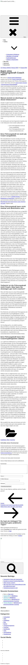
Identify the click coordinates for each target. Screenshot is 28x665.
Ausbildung (3, 439)
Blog (4, 39)
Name (2, 476)
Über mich (5, 61)
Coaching (12, 439)
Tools (4, 630)
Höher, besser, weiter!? (9, 582)
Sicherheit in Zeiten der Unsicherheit (12, 579)
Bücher (5, 623)
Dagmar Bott (24, 67)
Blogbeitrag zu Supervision (7, 198)
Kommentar (3, 463)
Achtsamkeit (6, 617)
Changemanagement (8, 625)
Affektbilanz (15, 596)
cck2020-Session (15, 196)
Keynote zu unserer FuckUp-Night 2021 (13, 581)
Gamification (6, 629)
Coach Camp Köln (17, 79)
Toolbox (20, 535)
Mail (10, 531)
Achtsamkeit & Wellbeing (12, 54)
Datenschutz (6, 64)
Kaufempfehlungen (11, 58)
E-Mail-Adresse (4, 479)
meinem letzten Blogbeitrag (14, 77)
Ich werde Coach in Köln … (12, 7)
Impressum (6, 63)
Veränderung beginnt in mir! (10, 588)
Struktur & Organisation (12, 59)
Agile (4, 618)
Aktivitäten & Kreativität (12, 56)
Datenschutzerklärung (6, 452)
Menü (25, 37)
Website (3, 483)
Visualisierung (7, 634)
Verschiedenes (7, 632)
